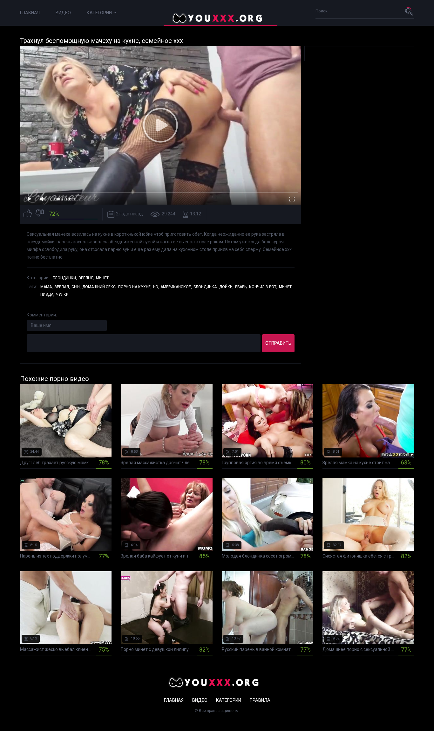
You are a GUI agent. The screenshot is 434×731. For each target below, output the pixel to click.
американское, (176, 287)
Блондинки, (65, 278)
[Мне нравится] (27, 214)
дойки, (226, 287)
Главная (30, 12)
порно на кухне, (135, 287)
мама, (46, 287)
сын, (76, 287)
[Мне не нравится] (39, 214)
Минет (102, 278)
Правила (260, 700)
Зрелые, (86, 278)
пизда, (47, 294)
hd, (156, 287)
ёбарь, (241, 287)
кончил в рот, (263, 287)
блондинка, (205, 287)
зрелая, (62, 287)
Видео (63, 12)
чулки (62, 294)
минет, (286, 287)
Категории (99, 12)
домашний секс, (99, 287)
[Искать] (409, 11)
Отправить (278, 343)
